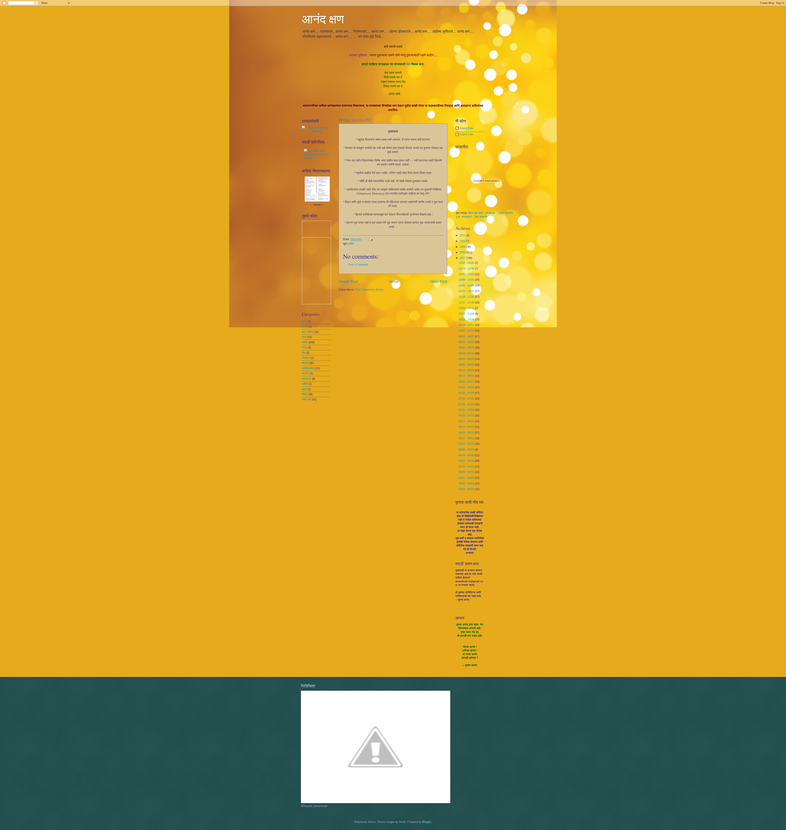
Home (394, 281)
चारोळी (305, 363)
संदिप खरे (306, 399)
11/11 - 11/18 (466, 302)
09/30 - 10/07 (466, 336)
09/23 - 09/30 (466, 341)
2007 (463, 258)
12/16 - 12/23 (466, 274)
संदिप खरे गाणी (475, 213)
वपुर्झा (304, 389)
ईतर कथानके (481, 216)
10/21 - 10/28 (466, 319)
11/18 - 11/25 (466, 296)
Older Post (438, 281)
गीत (303, 352)
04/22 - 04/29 (466, 460)
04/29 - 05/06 (466, 455)
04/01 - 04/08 (466, 477)
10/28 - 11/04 (466, 313)
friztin (402, 821)
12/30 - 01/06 (466, 262)
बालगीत (305, 373)
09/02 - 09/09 (466, 358)
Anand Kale (466, 128)
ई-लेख (305, 326)
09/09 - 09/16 (466, 353)
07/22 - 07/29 (466, 392)
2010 (463, 241)
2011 (463, 235)
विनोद (304, 394)
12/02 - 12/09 (466, 285)
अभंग (304, 321)
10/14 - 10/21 (466, 325)
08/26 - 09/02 (466, 364)
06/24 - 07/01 (466, 415)
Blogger (426, 821)
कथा (304, 337)
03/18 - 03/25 (466, 489)
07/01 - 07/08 (466, 409)
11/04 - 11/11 (466, 308)
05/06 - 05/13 (466, 449)
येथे (408, 64)
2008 (463, 252)
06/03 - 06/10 (466, 432)
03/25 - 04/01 (466, 483)
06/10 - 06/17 (466, 426)
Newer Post (348, 281)
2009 (463, 246)
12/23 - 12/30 (466, 268)
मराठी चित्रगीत (506, 213)
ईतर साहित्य (307, 331)
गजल (304, 347)
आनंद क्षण (323, 19)
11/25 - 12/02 (466, 291)
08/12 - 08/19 (466, 375)
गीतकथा (306, 357)
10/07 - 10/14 (466, 330)
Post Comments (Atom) (369, 289)
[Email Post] (371, 239)
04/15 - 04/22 (466, 466)
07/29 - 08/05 (466, 387)
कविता (351, 243)
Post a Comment (358, 264)
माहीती (305, 383)
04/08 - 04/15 (466, 472)
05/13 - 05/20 (466, 443)
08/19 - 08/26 (466, 370)
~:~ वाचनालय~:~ (317, 205)
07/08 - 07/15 (466, 404)
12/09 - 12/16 (466, 279)
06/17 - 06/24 (466, 421)
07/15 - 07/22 (466, 398)
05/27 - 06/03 (466, 438)
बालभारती (306, 378)
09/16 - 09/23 (466, 347)
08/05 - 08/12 (466, 381)
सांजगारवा (490, 213)
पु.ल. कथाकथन (464, 216)
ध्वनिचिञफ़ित (308, 368)
